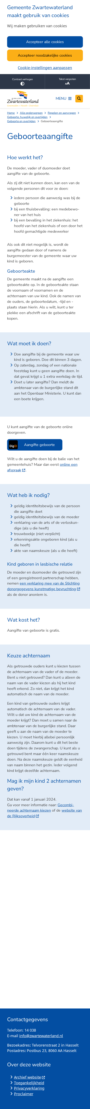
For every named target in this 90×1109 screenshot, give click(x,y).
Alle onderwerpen (31, 113)
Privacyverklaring (29, 1088)
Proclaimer (23, 1093)
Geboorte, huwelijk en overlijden (27, 117)
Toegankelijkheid (29, 1082)
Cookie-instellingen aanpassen (45, 67)
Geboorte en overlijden (21, 121)
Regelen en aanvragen (62, 113)
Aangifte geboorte (39, 444)
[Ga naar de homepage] (23, 98)
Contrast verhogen (22, 79)
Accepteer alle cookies (45, 41)
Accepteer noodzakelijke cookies (45, 55)
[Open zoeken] (79, 98)
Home (11, 113)
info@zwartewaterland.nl (41, 1035)
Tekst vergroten (67, 79)
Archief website (27, 1077)
